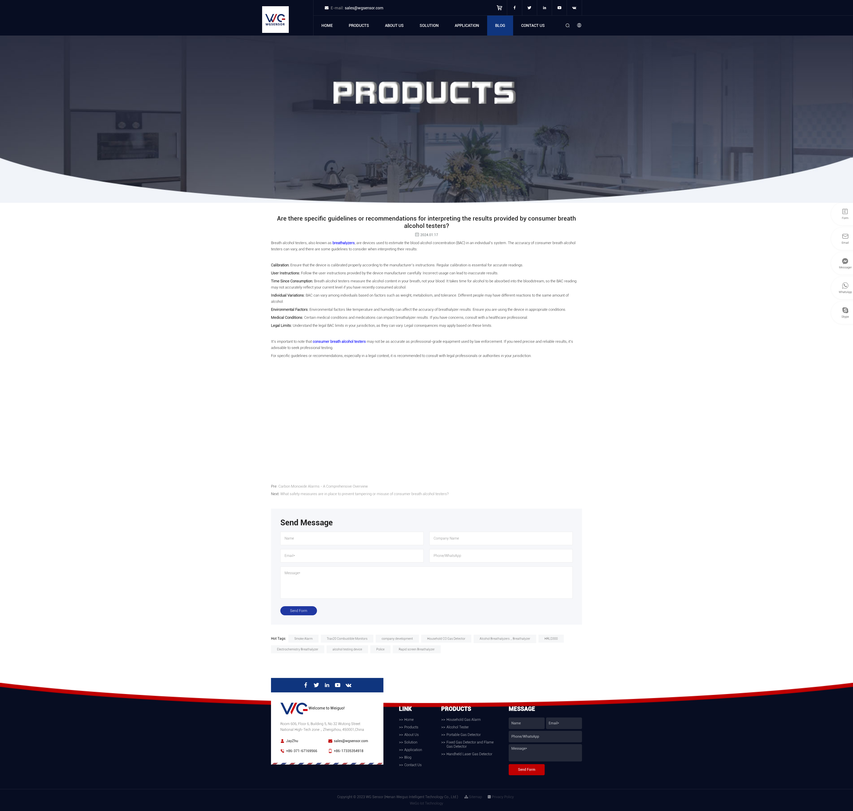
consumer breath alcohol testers (339, 341)
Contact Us (533, 25)
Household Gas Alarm (463, 719)
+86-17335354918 (348, 751)
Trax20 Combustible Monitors (347, 638)
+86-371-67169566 (301, 751)
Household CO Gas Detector (446, 638)
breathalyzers (344, 243)
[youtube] (559, 8)
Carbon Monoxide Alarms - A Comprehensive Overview (323, 486)
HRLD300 (551, 638)
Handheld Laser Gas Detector (469, 754)
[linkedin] (544, 8)
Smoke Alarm (303, 638)
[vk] (574, 8)
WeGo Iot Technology (426, 803)
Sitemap (475, 797)
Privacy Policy (502, 797)
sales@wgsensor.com (364, 8)
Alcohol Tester (457, 727)
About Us (394, 25)
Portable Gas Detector (463, 735)
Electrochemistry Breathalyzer (297, 649)
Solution (429, 25)
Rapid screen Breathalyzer (417, 649)
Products (359, 25)
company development (397, 638)
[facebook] (514, 8)
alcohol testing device (347, 649)
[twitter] (529, 8)
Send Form (298, 611)
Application (467, 25)
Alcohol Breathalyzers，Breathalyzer (505, 638)
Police (380, 649)
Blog (500, 25)
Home (327, 25)
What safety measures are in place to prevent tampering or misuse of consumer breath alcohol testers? (364, 494)
